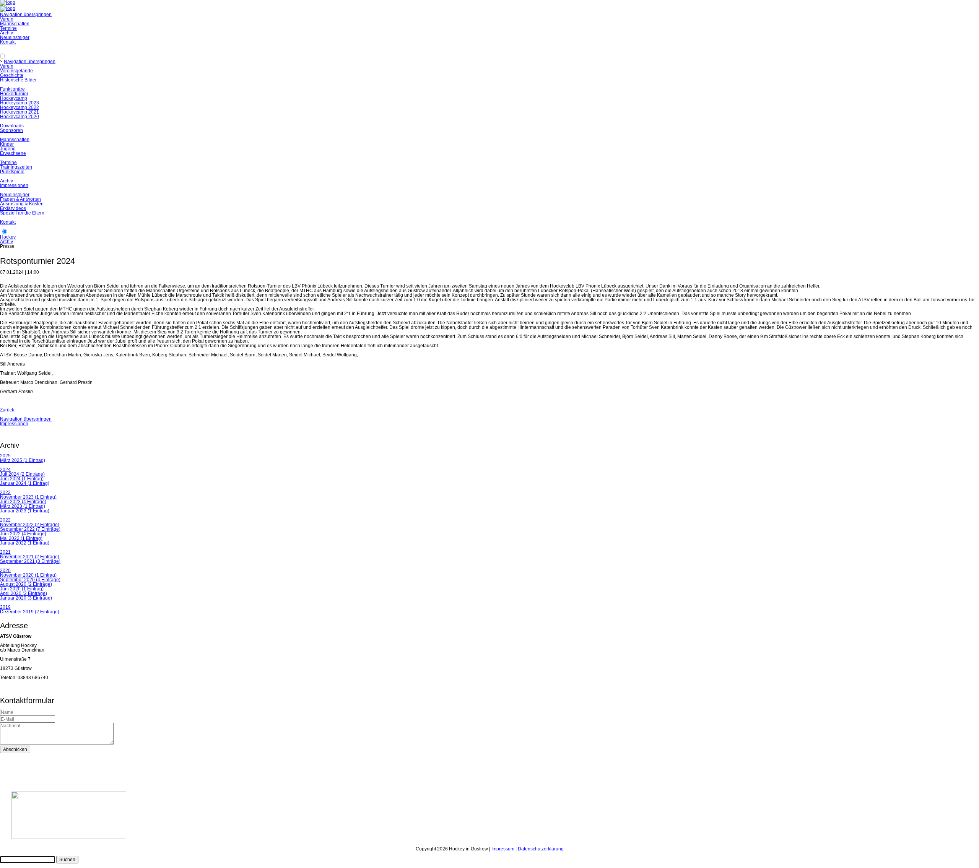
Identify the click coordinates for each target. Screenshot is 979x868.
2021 (5, 552)
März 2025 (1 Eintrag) (22, 460)
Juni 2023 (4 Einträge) (23, 501)
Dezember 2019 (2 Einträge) (29, 611)
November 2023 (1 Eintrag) (28, 497)
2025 (5, 455)
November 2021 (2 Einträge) (29, 556)
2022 (5, 520)
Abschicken (15, 749)
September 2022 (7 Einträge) (30, 529)
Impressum (502, 849)
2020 (5, 570)
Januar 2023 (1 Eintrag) (24, 511)
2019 (5, 607)
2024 (5, 469)
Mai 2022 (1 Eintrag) (21, 538)
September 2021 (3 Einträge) (30, 561)
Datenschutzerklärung (541, 849)
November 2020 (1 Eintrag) (28, 575)
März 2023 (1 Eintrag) (22, 506)
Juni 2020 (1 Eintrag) (22, 589)
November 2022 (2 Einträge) (29, 524)
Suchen (67, 859)
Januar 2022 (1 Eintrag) (24, 543)
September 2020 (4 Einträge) (30, 579)
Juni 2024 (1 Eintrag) (22, 478)
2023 (5, 492)
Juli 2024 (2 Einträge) (22, 474)
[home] (7, 8)
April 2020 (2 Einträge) (23, 593)
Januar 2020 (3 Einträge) (26, 598)
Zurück (7, 410)
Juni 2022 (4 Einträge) (23, 533)
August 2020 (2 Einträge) (26, 584)
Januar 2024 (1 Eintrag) (24, 483)
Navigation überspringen (26, 14)
